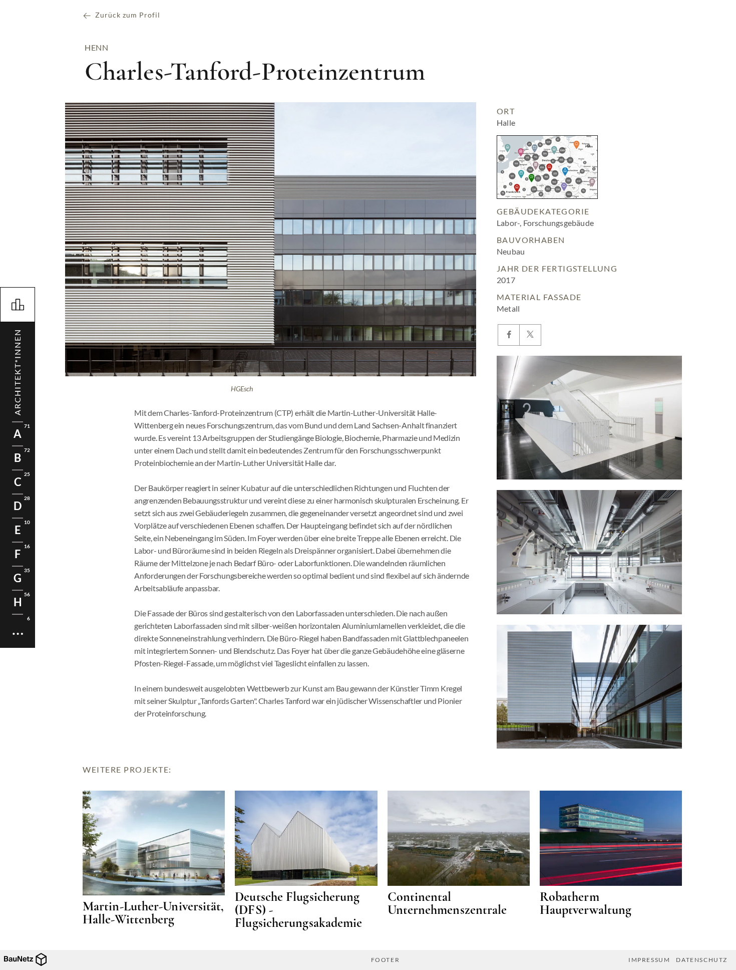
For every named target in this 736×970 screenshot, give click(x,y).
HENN (96, 48)
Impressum (649, 960)
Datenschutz (701, 960)
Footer (385, 960)
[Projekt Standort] (547, 167)
